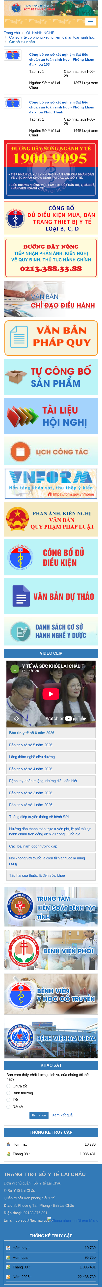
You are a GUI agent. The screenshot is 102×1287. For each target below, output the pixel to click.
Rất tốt (18, 1107)
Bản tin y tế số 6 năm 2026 (31, 733)
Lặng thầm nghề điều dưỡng (32, 757)
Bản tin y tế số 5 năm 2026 (30, 745)
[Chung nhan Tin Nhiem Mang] (72, 1220)
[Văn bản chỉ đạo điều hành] (51, 299)
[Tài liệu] (51, 416)
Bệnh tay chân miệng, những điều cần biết (43, 781)
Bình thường (23, 1093)
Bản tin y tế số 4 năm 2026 (30, 769)
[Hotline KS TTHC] (51, 257)
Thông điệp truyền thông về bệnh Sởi (39, 817)
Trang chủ (12, 33)
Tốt (15, 1100)
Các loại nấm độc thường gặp (33, 846)
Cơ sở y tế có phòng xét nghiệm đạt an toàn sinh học (52, 37)
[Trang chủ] (51, 7)
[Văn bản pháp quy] (51, 338)
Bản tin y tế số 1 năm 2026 (30, 805)
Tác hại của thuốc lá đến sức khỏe (37, 875)
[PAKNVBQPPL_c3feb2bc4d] (51, 519)
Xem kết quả (62, 1115)
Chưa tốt (20, 1086)
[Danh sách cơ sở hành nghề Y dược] (51, 644)
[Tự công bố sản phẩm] (51, 377)
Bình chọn (39, 1115)
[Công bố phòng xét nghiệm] (51, 557)
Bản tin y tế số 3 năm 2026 (30, 793)
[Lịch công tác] (51, 451)
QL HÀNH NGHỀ (40, 33)
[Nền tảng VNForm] (51, 484)
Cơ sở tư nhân (22, 42)
